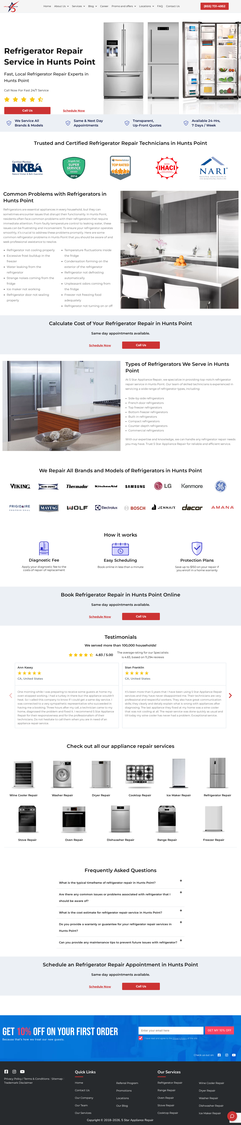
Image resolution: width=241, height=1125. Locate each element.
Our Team (81, 1105)
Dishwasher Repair (120, 840)
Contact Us (173, 6)
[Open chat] (232, 1116)
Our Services (83, 1113)
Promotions (124, 1090)
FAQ (160, 6)
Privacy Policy (180, 1038)
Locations (145, 6)
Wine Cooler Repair (24, 795)
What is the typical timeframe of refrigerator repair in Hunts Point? (107, 882)
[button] (10, 695)
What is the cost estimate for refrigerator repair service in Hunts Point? (110, 912)
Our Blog (122, 1105)
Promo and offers (122, 6)
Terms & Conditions (36, 1078)
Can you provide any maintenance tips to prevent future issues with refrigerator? (118, 942)
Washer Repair (62, 795)
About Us (60, 6)
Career (104, 6)
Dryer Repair (101, 795)
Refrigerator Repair (217, 795)
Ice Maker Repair (179, 795)
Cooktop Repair (140, 795)
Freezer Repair (213, 840)
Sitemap (57, 1078)
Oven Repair (74, 840)
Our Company (84, 1097)
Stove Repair (27, 840)
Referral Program (127, 1083)
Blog (91, 6)
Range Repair (167, 840)
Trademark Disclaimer (18, 1082)
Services (77, 6)
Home (47, 6)
